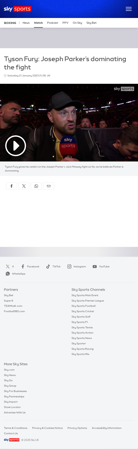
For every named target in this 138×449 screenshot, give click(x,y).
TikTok (56, 266)
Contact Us (11, 433)
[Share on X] (24, 186)
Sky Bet (91, 22)
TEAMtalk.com (13, 306)
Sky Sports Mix (80, 354)
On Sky (77, 22)
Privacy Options (77, 428)
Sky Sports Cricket (83, 311)
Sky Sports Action (82, 332)
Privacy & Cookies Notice (47, 428)
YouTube (104, 266)
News (26, 22)
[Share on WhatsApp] (36, 186)
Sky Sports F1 (80, 322)
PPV (65, 22)
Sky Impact (11, 401)
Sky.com (9, 369)
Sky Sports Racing (83, 349)
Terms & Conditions (15, 428)
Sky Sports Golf (81, 316)
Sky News (10, 375)
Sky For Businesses (15, 391)
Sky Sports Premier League (88, 300)
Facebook (33, 266)
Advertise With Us (15, 412)
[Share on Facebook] (11, 186)
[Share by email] (48, 186)
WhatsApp (18, 273)
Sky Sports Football (83, 306)
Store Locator (12, 407)
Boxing (10, 22)
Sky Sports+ (79, 343)
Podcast (52, 22)
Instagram (80, 266)
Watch (38, 22)
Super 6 (8, 300)
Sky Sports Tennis (82, 327)
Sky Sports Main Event (85, 295)
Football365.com (14, 311)
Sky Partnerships (14, 396)
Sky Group (10, 385)
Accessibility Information (106, 428)
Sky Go (8, 380)
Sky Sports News (82, 338)
